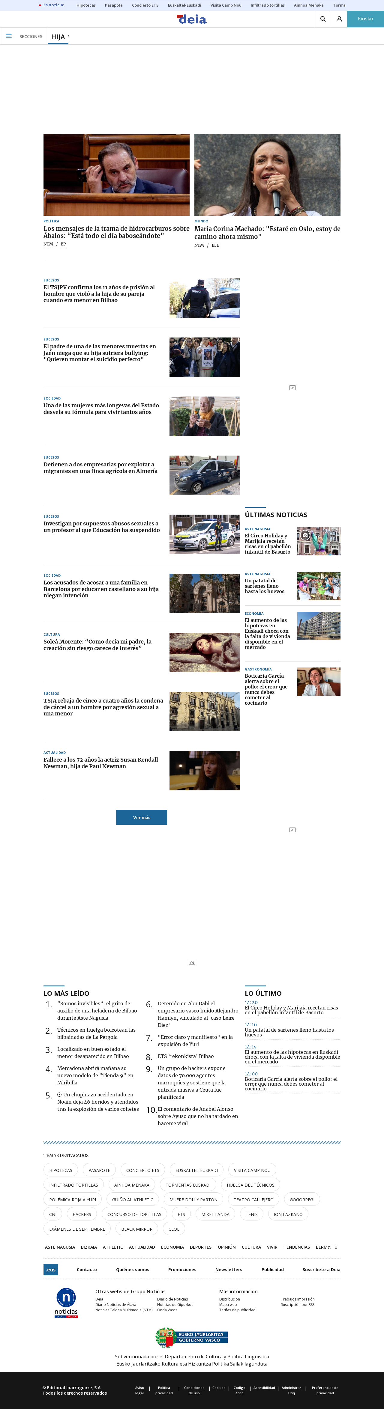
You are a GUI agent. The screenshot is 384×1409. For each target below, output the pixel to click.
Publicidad (273, 1269)
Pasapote (99, 1170)
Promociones (182, 1269)
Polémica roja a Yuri (72, 1199)
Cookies (218, 1387)
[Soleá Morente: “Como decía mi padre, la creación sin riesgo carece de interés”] (205, 652)
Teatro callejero (254, 1199)
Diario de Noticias (172, 1299)
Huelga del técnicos (250, 1185)
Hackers (82, 1214)
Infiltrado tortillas (73, 1185)
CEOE (174, 1229)
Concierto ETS (142, 1170)
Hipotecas (60, 1170)
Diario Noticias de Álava (115, 1304)
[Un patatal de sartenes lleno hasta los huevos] (318, 586)
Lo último (263, 992)
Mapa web (228, 1304)
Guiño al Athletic (132, 1199)
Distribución (229, 1299)
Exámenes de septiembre (77, 1229)
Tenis (252, 1214)
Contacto (87, 1269)
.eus (51, 1269)
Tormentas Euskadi (188, 1185)
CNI (52, 1214)
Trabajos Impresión (298, 1299)
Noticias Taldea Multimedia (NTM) (123, 1309)
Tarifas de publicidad (237, 1309)
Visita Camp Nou (252, 1170)
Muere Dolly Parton (194, 1199)
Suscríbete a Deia (321, 1269)
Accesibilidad (264, 1387)
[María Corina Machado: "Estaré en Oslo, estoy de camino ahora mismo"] (267, 175)
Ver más (141, 817)
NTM (48, 244)
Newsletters (228, 1269)
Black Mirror (136, 1229)
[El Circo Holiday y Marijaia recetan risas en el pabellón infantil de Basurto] (318, 544)
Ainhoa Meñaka (131, 1185)
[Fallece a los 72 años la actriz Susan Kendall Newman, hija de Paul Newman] (205, 770)
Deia (99, 1299)
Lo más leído (66, 992)
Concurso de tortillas (134, 1214)
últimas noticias (276, 514)
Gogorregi (302, 1199)
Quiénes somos (132, 1269)
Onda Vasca (167, 1309)
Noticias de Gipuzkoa (175, 1304)
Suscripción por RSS (297, 1304)
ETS (181, 1214)
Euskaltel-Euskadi (197, 1170)
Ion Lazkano (288, 1214)
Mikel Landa (215, 1214)
